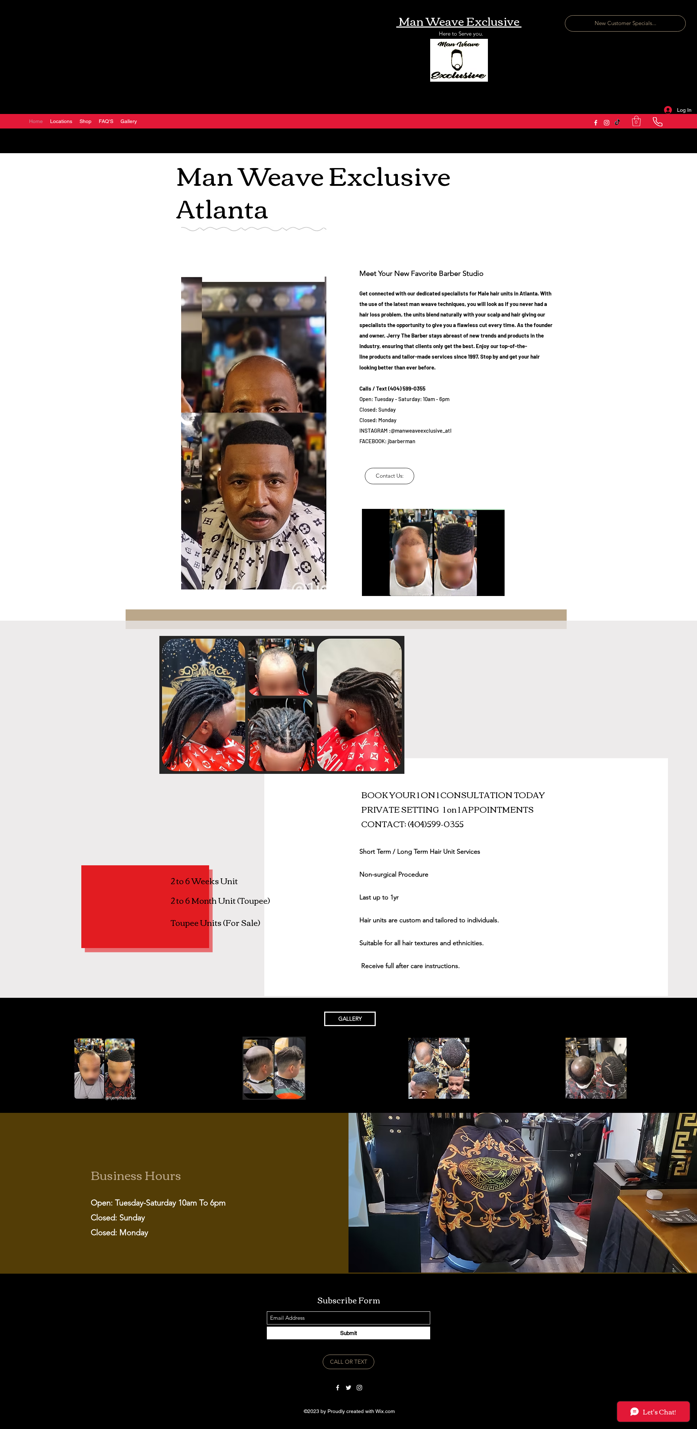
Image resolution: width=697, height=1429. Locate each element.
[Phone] (657, 121)
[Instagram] (606, 122)
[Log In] (667, 110)
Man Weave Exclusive (459, 20)
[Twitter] (348, 1387)
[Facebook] (595, 122)
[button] (636, 121)
